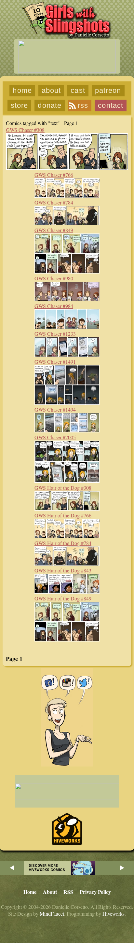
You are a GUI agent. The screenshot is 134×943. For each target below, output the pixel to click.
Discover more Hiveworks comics (47, 868)
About (51, 90)
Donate (49, 105)
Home (22, 90)
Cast (78, 90)
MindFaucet (52, 913)
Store (19, 105)
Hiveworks (113, 913)
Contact (110, 105)
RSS (83, 105)
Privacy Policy (95, 891)
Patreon (108, 90)
